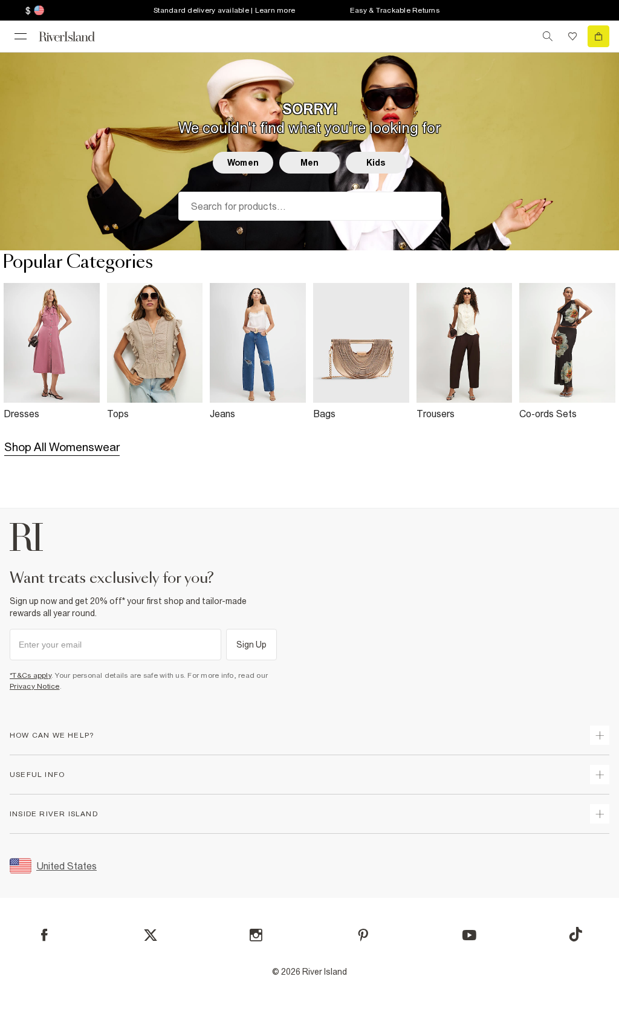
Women (243, 162)
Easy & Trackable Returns (394, 10)
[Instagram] (256, 935)
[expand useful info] (599, 774)
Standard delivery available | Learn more (224, 10)
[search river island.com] (548, 36)
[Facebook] (44, 935)
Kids (376, 162)
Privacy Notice (35, 686)
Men (309, 162)
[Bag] (598, 36)
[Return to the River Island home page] (75, 36)
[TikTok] (575, 934)
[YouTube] (469, 935)
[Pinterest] (363, 935)
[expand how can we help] (599, 735)
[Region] (38, 10)
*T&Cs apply (30, 675)
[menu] (20, 36)
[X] (150, 935)
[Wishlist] (572, 36)
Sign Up (251, 644)
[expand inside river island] (599, 814)
